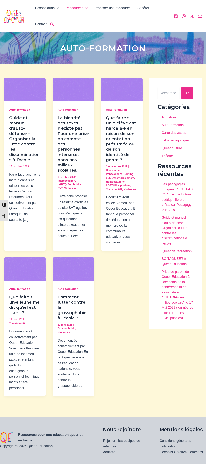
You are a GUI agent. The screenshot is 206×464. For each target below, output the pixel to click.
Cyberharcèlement (123, 177)
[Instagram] (184, 16)
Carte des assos (174, 133)
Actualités (169, 117)
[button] (52, 24)
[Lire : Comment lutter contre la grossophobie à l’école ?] (73, 269)
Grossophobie (66, 328)
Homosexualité (115, 181)
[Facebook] (176, 16)
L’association (45, 8)
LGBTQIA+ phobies (70, 184)
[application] (57, 8)
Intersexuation (66, 180)
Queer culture (172, 148)
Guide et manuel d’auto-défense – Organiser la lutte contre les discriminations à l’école (24, 138)
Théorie (167, 156)
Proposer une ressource (112, 8)
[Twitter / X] (192, 16)
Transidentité (114, 189)
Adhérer (143, 8)
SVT (60, 188)
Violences (70, 188)
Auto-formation (19, 109)
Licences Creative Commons (181, 452)
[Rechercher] (187, 93)
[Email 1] (200, 16)
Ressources (74, 8)
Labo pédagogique (175, 140)
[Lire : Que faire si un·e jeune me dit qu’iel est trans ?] (25, 269)
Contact (41, 24)
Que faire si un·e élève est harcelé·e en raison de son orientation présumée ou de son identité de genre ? (121, 138)
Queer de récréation (177, 251)
